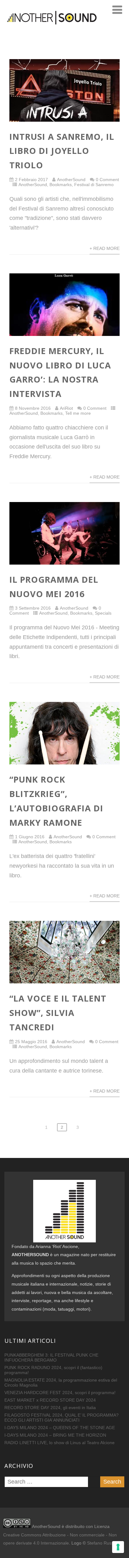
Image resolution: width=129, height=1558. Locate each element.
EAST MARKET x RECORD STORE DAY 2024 (50, 1400)
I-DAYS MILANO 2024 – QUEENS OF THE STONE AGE (59, 1427)
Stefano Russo (101, 1542)
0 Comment (107, 179)
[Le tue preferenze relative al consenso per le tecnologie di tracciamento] (118, 1547)
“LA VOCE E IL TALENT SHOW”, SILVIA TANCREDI (57, 1012)
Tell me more (78, 413)
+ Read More (105, 248)
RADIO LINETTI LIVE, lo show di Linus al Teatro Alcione (59, 1442)
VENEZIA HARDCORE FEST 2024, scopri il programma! (60, 1392)
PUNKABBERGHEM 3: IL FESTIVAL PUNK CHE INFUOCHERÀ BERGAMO (51, 1357)
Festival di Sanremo (94, 184)
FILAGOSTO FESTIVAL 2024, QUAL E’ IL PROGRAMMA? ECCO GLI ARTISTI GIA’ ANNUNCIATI (61, 1418)
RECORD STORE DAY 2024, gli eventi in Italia (50, 1407)
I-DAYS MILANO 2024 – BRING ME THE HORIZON (55, 1435)
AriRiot (66, 408)
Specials (103, 613)
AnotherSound (71, 179)
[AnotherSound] (64, 34)
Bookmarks (60, 184)
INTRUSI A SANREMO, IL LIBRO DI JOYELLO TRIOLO (61, 151)
